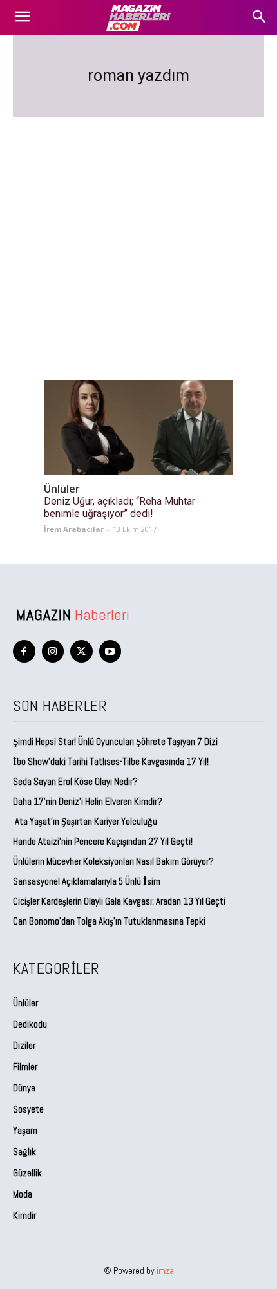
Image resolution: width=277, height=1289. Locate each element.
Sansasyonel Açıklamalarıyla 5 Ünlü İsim (86, 881)
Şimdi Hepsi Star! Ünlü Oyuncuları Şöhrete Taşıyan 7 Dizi (115, 741)
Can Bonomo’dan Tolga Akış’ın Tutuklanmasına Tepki (109, 921)
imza (165, 1270)
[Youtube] (110, 651)
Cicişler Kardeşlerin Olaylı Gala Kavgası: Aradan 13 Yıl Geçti (119, 901)
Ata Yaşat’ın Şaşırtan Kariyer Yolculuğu (85, 821)
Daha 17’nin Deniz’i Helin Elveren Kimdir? (87, 801)
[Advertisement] (138, 233)
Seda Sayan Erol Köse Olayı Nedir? (76, 781)
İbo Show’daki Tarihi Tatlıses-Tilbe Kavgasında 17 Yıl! (111, 761)
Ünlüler (62, 489)
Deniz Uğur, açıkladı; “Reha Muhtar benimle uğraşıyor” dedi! (119, 507)
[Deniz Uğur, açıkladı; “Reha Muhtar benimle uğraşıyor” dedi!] (138, 427)
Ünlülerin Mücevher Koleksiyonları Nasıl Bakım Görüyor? (113, 861)
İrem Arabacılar (74, 529)
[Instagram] (53, 651)
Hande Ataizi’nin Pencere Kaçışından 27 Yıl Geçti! (103, 841)
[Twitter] (81, 651)
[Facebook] (24, 651)
